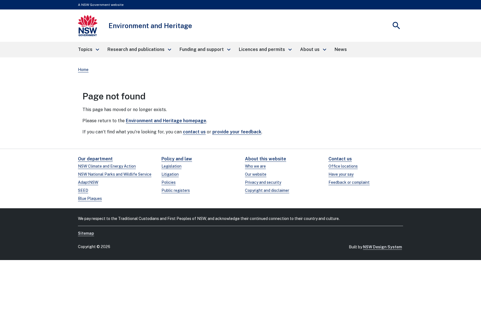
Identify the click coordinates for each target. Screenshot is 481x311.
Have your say (341, 174)
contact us (194, 131)
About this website (265, 158)
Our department (95, 158)
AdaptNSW (88, 182)
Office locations (343, 166)
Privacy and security (263, 182)
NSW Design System (382, 247)
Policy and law (176, 158)
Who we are (255, 166)
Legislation (171, 166)
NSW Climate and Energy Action (107, 166)
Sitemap (86, 233)
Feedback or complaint (349, 182)
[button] (88, 49)
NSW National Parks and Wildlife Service (114, 174)
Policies (168, 182)
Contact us (340, 158)
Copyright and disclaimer (267, 190)
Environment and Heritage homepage (166, 120)
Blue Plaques (90, 198)
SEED (83, 190)
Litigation (170, 174)
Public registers (175, 190)
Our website (255, 174)
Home (83, 69)
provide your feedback (236, 131)
